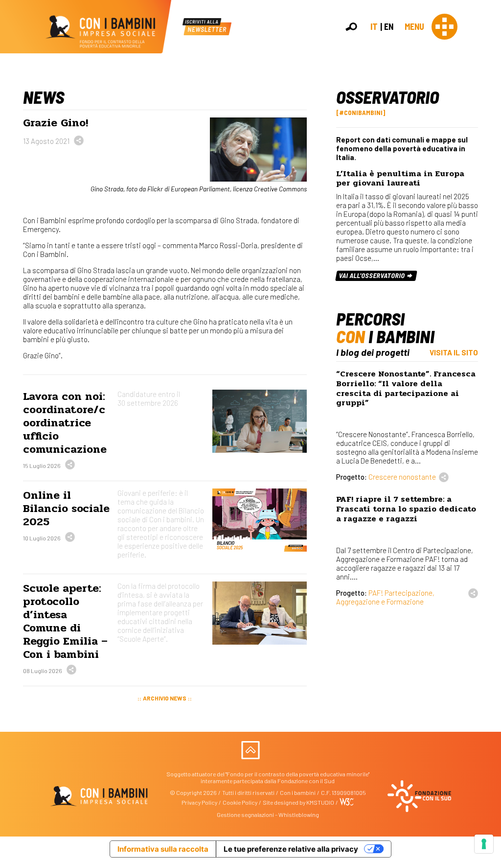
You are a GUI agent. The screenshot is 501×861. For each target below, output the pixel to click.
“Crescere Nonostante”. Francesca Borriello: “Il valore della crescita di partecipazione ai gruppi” (406, 388)
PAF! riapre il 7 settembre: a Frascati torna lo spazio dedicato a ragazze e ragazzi (406, 509)
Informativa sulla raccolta (162, 849)
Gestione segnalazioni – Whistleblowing (268, 814)
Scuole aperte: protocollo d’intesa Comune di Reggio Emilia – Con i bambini (65, 621)
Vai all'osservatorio (373, 275)
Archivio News (164, 698)
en (388, 26)
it (374, 26)
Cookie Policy (240, 802)
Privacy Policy (199, 802)
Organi (488, 143)
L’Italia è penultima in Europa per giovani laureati (400, 178)
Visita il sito (454, 352)
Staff (486, 172)
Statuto (489, 152)
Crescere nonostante (402, 476)
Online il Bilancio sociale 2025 (66, 508)
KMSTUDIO (320, 802)
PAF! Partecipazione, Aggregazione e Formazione (385, 597)
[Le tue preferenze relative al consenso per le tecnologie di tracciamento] (484, 844)
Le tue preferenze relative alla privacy (291, 849)
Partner (489, 163)
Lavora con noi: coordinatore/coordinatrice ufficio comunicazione (65, 423)
